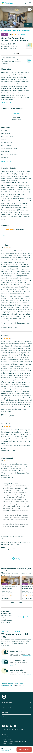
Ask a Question (24, 617)
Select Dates (24, 749)
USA (16, 683)
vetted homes (26, 655)
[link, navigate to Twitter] (11, 725)
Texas (21, 683)
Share (18, 53)
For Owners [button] (7, 702)
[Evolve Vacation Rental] (7, 3)
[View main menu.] (30, 3)
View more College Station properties (16, 30)
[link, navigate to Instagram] (7, 725)
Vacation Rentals (7, 683)
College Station (6, 685)
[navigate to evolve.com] (4, 697)
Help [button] (4, 717)
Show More (5, 102)
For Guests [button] (6, 707)
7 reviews (22, 34)
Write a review (8, 236)
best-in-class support (24, 674)
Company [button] (5, 712)
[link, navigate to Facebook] (3, 725)
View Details (5, 750)
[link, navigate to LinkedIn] (15, 725)
